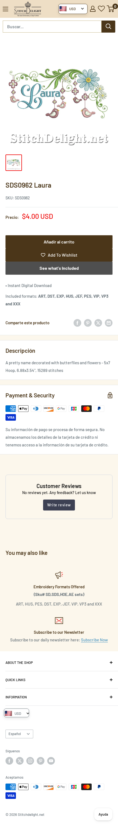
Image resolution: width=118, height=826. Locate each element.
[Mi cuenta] (92, 9)
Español (15, 734)
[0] (110, 8)
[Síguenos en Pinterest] (40, 761)
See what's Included (59, 268)
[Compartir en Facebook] (77, 323)
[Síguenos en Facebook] (9, 761)
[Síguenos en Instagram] (30, 761)
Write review (59, 505)
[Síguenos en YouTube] (51, 761)
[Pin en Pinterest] (88, 323)
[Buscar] (108, 27)
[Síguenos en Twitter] (20, 761)
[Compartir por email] (109, 323)
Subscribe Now (94, 639)
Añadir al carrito (59, 241)
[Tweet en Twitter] (98, 323)
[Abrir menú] (5, 9)
